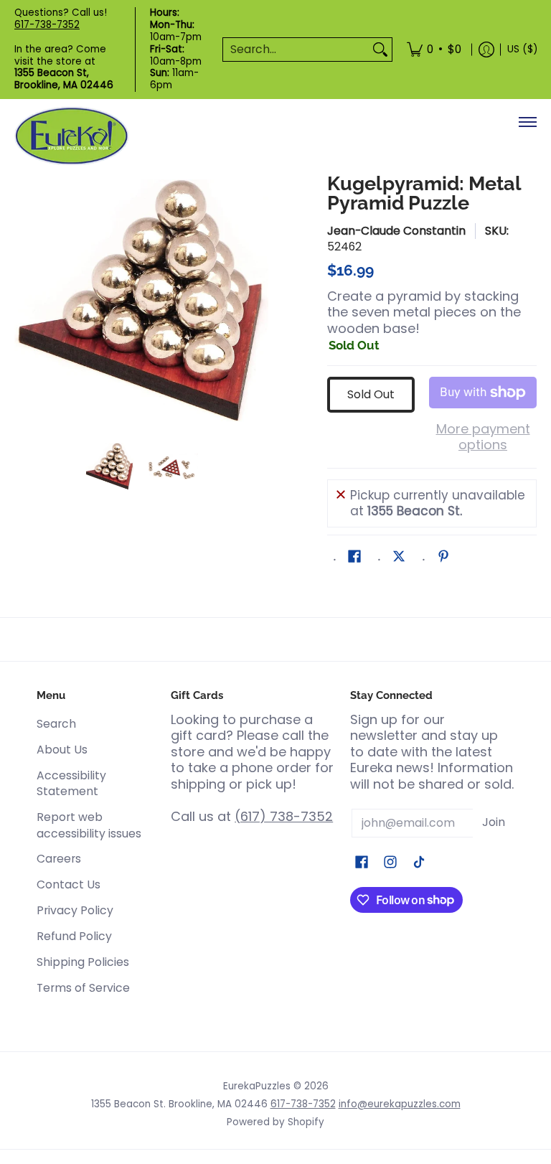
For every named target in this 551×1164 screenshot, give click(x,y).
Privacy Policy (75, 910)
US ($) (522, 49)
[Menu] (527, 122)
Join (493, 822)
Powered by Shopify (275, 1122)
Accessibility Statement (71, 783)
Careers (59, 858)
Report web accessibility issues (89, 825)
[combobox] (296, 50)
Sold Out (371, 394)
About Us (62, 749)
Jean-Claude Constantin (396, 230)
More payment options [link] (483, 437)
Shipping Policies (83, 962)
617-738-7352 (47, 25)
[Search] (380, 50)
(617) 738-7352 (284, 816)
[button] (354, 557)
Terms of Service (83, 988)
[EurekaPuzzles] (71, 136)
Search (56, 723)
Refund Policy (74, 936)
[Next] (258, 300)
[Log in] (486, 49)
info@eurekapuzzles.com (400, 1104)
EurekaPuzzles (257, 1086)
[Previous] (24, 300)
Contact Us (68, 884)
